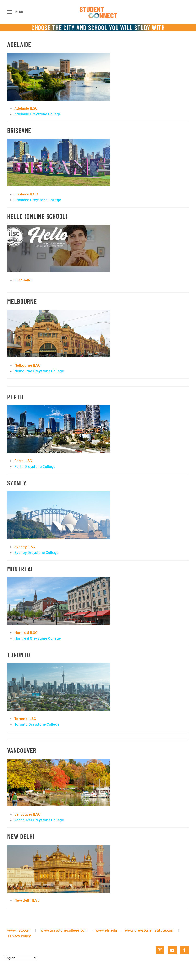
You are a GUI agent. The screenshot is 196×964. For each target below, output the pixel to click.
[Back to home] (98, 12)
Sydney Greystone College (36, 552)
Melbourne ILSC (27, 365)
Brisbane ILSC (26, 194)
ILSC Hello (22, 280)
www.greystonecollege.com (63, 930)
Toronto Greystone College (37, 724)
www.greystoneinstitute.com (149, 930)
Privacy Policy (19, 935)
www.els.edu (106, 930)
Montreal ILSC (26, 632)
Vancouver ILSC (27, 814)
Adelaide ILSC (26, 108)
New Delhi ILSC (27, 900)
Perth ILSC (23, 460)
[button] (15, 12)
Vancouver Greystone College (39, 819)
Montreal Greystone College (37, 638)
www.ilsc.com (18, 930)
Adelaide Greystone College (37, 114)
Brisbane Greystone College (37, 199)
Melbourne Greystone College (39, 370)
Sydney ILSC (24, 546)
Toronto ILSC (25, 718)
